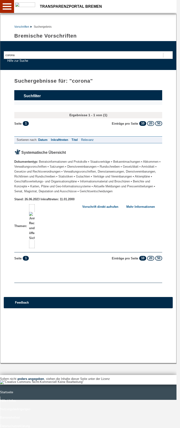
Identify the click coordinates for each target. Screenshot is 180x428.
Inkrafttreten (59, 140)
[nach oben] (169, 420)
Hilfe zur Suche (17, 60)
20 (150, 123)
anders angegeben (30, 379)
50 (158, 123)
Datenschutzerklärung (15, 426)
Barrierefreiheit (10, 417)
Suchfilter (32, 96)
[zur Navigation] (7, 6)
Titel (74, 140)
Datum (43, 140)
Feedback (22, 302)
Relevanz (87, 140)
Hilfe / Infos (8, 400)
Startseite (6, 392)
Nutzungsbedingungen (15, 409)
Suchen (167, 55)
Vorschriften (21, 26)
